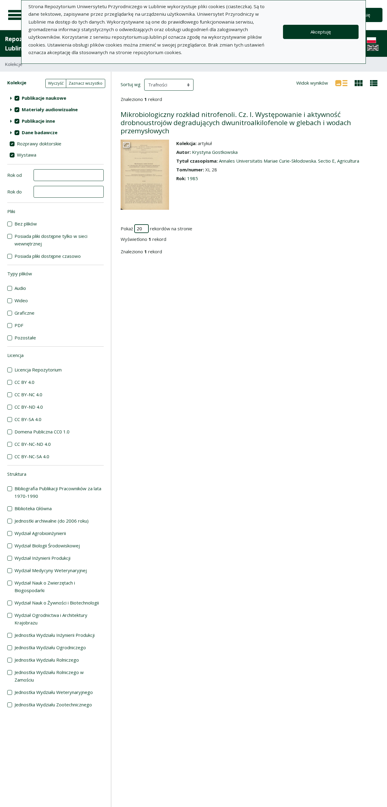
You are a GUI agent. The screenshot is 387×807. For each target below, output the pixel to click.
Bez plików (26, 224)
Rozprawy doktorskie (39, 144)
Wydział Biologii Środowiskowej (47, 546)
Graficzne (24, 313)
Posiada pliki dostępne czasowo (48, 256)
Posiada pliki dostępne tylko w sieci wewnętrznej (51, 240)
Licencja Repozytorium (38, 370)
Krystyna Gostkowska (215, 152)
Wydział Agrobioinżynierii (40, 533)
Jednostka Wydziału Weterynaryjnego (54, 692)
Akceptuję (321, 32)
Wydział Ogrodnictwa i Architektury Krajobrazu (51, 619)
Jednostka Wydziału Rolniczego (47, 660)
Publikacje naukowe (44, 98)
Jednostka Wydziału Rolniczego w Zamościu (49, 676)
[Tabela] (374, 82)
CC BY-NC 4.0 (28, 394)
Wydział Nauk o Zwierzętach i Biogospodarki (45, 586)
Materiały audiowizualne (50, 109)
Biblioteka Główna (33, 508)
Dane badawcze (39, 132)
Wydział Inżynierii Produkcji (42, 558)
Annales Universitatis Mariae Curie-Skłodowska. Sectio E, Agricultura (289, 161)
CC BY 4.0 (24, 382)
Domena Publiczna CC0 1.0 (42, 432)
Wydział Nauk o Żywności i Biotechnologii (57, 603)
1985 (192, 178)
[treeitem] (55, 97)
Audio (20, 288)
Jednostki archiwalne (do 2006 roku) (52, 521)
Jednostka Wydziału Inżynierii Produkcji (55, 635)
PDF (19, 325)
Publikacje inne (38, 121)
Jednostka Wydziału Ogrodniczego (50, 647)
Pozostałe (25, 338)
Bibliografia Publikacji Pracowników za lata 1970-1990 (58, 492)
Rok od (14, 175)
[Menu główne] (16, 15)
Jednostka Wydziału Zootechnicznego (53, 705)
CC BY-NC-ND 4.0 (33, 444)
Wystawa (26, 155)
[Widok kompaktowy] (359, 82)
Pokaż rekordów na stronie (156, 228)
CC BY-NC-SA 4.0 (32, 456)
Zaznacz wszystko (85, 83)
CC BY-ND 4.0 (29, 407)
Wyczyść (55, 83)
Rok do (14, 192)
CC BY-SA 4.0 (28, 419)
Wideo (21, 300)
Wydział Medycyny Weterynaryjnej (51, 570)
